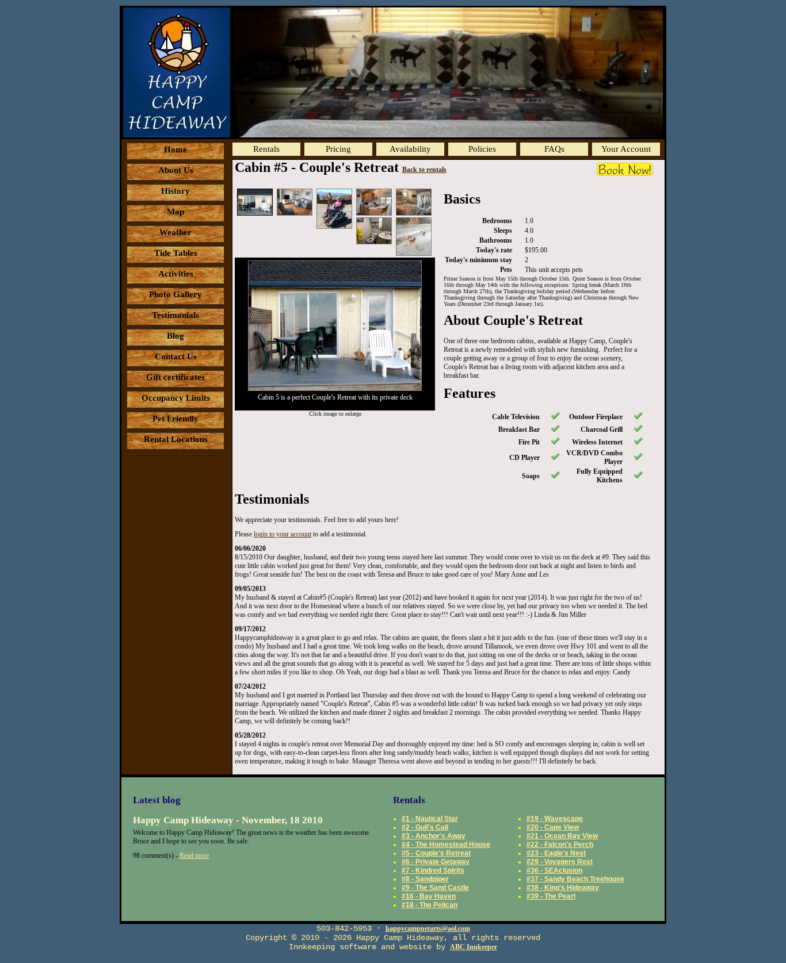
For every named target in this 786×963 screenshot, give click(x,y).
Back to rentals (424, 170)
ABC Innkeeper (473, 947)
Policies (482, 149)
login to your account (282, 534)
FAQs (554, 149)
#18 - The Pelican (429, 905)
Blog (175, 335)
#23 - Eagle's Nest (556, 853)
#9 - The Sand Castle (435, 888)
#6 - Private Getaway (436, 862)
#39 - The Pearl (550, 896)
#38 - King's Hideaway (562, 888)
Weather (175, 232)
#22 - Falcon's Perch (559, 845)
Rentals (266, 149)
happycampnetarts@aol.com (428, 928)
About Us (175, 170)
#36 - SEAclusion (554, 870)
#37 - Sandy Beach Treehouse (575, 879)
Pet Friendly (175, 418)
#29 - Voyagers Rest (559, 862)
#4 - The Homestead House (446, 845)
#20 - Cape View (552, 827)
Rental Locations (176, 439)
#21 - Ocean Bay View (562, 836)
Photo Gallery (175, 294)
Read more (194, 855)
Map (175, 211)
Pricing (338, 149)
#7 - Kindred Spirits (433, 870)
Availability (410, 149)
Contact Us (176, 356)
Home (175, 149)
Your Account (626, 149)
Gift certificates (175, 377)
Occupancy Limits (176, 397)
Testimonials (175, 315)
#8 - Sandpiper (425, 879)
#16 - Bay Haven (429, 896)
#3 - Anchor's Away (434, 836)
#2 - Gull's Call (425, 827)
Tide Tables (175, 253)
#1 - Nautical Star (430, 819)
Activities (175, 273)
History (175, 190)
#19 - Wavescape (554, 819)
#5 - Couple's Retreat (436, 853)
